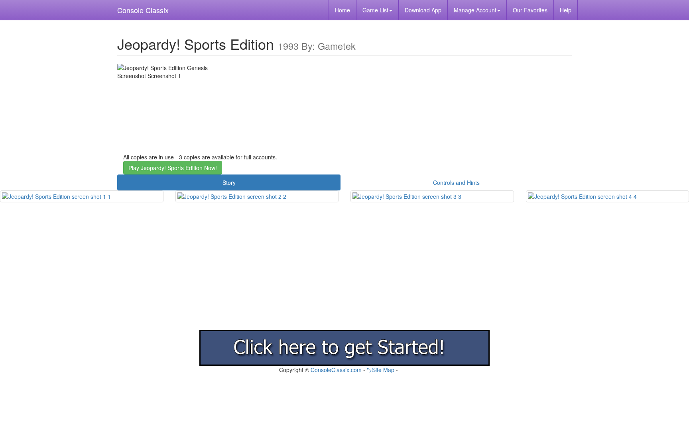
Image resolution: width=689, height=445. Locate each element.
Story (229, 182)
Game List (375, 10)
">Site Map (380, 370)
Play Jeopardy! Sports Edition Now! (172, 168)
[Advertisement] (239, 274)
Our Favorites (530, 10)
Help (565, 10)
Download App (423, 10)
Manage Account (475, 10)
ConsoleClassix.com (336, 370)
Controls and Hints (456, 182)
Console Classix (143, 10)
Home (342, 10)
